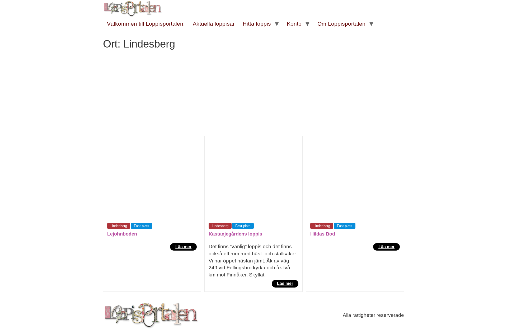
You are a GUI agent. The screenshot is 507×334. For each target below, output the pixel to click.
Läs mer (183, 246)
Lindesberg (118, 226)
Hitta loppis (257, 24)
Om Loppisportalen (341, 24)
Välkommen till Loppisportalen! (146, 24)
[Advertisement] (253, 96)
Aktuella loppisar (214, 24)
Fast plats (141, 226)
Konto (294, 24)
